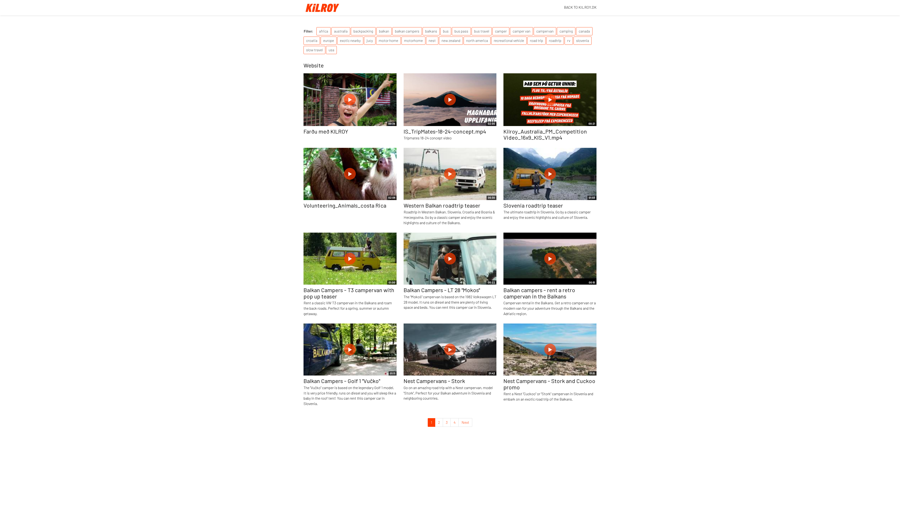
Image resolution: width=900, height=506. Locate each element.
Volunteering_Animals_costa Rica (345, 205)
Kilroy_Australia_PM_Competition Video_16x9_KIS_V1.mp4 (545, 134)
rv (568, 40)
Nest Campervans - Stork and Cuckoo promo (549, 383)
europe (328, 40)
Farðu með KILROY (326, 131)
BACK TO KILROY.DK (580, 7)
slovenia (582, 40)
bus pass (461, 31)
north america (477, 40)
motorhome (413, 40)
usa (331, 50)
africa (323, 31)
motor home (388, 40)
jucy (370, 40)
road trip (536, 40)
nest (432, 40)
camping (566, 31)
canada (584, 31)
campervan (545, 31)
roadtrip (555, 40)
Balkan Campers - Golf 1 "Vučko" (342, 380)
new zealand (451, 40)
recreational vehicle (509, 40)
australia (341, 31)
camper (501, 31)
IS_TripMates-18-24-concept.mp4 (445, 131)
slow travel (314, 50)
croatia (311, 40)
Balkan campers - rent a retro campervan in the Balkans (539, 292)
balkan (384, 31)
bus (446, 31)
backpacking (363, 31)
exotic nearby (350, 40)
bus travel (481, 31)
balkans (431, 31)
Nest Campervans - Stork (434, 380)
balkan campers (407, 31)
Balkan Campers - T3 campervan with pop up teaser (349, 292)
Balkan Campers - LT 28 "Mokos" (442, 289)
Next (465, 422)
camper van (521, 31)
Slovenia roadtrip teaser (533, 205)
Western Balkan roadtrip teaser (442, 205)
